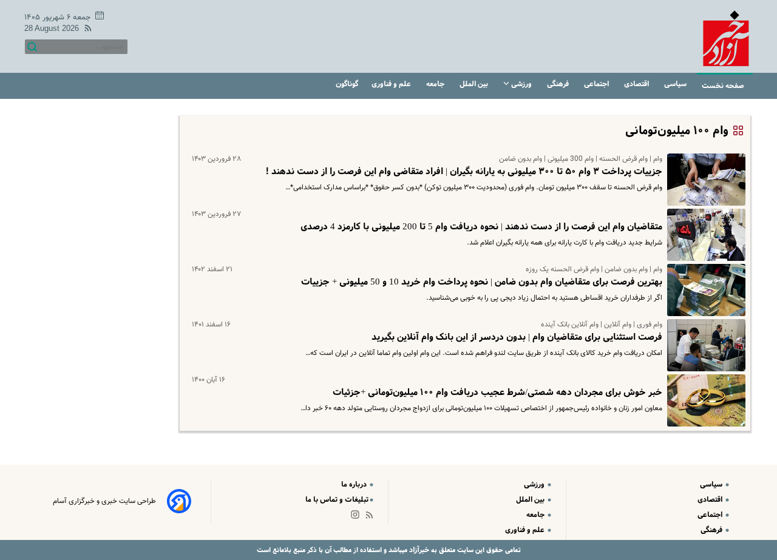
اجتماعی (597, 84)
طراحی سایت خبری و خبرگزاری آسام (104, 501)
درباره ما (354, 484)
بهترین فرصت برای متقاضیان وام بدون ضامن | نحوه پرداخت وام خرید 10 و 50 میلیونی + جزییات (481, 282)
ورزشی (521, 84)
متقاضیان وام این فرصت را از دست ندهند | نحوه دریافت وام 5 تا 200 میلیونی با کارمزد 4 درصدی (481, 227)
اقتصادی (637, 84)
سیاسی (676, 84)
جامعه (436, 84)
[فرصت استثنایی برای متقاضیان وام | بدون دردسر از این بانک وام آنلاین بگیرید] (703, 345)
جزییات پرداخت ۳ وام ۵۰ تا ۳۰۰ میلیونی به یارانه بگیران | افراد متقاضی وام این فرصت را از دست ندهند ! (463, 171)
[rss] (85, 30)
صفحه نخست (723, 86)
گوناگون (347, 84)
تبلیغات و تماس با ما (336, 499)
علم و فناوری (392, 84)
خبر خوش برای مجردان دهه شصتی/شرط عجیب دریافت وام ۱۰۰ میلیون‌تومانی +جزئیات (497, 392)
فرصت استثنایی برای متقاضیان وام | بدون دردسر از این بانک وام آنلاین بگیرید (517, 337)
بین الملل (475, 84)
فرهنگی (559, 84)
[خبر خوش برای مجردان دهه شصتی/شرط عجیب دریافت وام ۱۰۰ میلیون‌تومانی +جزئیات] (703, 400)
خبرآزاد (418, 550)
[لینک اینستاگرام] (357, 517)
